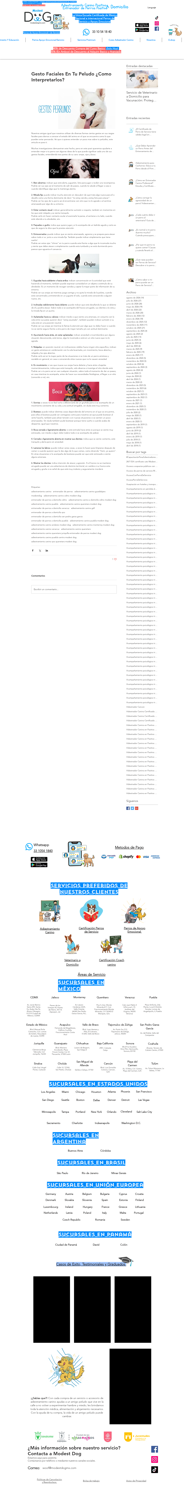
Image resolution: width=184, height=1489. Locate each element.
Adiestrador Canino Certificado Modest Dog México (142, 716)
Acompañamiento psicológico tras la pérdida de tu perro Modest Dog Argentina (142, 629)
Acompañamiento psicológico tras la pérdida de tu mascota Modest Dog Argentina (142, 552)
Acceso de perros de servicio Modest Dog (142, 470)
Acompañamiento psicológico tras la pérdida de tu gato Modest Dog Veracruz (142, 543)
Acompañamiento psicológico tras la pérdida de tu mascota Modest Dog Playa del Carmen (142, 593)
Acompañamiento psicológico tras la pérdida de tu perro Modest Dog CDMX (142, 639)
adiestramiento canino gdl (83, 508)
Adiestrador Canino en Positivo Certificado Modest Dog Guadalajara (142, 743)
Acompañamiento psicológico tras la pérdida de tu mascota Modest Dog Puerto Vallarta (142, 602)
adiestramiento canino (41, 491)
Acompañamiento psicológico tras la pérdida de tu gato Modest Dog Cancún (142, 498)
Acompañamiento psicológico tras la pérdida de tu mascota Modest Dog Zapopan (142, 625)
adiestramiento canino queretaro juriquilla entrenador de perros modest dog (66, 533)
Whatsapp (41, 845)
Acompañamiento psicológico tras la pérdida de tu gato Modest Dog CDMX (142, 493)
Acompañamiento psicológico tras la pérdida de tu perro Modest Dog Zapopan (142, 702)
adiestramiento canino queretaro (76, 529)
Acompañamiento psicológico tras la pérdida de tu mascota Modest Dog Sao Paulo (142, 611)
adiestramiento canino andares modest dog (51, 525)
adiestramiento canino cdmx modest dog (62, 495)
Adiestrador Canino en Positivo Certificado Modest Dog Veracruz (142, 793)
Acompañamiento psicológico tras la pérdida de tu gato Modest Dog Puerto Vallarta (142, 529)
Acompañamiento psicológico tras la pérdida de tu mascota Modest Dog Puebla (142, 598)
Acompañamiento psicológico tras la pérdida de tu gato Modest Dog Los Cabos (142, 507)
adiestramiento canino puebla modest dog (89, 520)
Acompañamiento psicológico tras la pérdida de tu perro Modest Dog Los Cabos (142, 652)
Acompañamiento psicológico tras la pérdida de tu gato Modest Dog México (142, 511)
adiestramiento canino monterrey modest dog (93, 525)
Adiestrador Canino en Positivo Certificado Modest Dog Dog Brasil (142, 738)
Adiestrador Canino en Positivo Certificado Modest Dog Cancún (142, 734)
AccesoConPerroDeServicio (138, 475)
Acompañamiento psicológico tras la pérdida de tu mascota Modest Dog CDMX (142, 566)
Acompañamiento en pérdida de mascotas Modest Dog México (142, 489)
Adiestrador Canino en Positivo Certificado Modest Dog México (142, 752)
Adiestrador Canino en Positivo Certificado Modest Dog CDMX (142, 729)
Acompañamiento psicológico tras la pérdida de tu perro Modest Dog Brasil (142, 634)
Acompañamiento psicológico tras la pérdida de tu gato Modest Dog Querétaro (142, 534)
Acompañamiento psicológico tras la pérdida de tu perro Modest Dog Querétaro (142, 688)
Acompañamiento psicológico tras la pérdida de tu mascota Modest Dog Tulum (142, 616)
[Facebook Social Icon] (157, 29)
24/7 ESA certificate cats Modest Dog (142, 461)
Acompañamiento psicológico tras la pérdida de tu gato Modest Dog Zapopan (142, 548)
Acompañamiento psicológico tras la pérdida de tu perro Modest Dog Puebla (142, 675)
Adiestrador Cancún (135, 707)
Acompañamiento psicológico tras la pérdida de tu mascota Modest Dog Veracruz (142, 620)
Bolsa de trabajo (91, 1480)
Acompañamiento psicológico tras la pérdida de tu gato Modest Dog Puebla (142, 525)
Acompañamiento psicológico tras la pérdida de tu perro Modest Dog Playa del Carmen (142, 670)
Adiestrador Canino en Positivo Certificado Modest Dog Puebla (142, 770)
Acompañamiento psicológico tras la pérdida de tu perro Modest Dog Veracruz (142, 697)
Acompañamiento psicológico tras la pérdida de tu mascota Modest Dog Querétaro (142, 607)
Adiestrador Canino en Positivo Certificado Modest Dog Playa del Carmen (142, 766)
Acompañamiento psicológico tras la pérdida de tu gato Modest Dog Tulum (142, 538)
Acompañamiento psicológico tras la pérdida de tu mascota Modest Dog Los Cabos (142, 579)
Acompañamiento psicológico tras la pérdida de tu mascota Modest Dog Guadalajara (142, 575)
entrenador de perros (63, 491)
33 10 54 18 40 (101, 32)
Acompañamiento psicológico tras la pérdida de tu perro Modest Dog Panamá (142, 666)
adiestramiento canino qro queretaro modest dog (53, 541)
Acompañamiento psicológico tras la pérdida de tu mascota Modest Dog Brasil (142, 557)
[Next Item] (153, 79)
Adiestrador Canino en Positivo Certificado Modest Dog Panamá (142, 761)
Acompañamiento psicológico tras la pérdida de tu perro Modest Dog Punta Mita (142, 684)
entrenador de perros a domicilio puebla (49, 520)
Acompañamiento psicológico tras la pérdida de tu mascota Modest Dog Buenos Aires (142, 561)
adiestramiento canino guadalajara (89, 491)
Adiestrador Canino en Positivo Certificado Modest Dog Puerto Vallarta (142, 775)
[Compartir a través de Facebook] (32, 550)
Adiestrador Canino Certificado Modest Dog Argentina (142, 711)
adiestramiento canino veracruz (45, 529)
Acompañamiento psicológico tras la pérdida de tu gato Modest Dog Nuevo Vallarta (142, 516)
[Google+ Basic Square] (136, 808)
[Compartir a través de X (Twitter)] (39, 550)
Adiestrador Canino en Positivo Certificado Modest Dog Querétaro (142, 784)
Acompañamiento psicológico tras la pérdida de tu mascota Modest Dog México (142, 584)
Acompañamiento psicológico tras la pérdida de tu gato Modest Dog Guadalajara (142, 502)
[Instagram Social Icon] (157, 23)
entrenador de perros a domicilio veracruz (50, 508)
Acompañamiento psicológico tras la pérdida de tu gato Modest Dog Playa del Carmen (142, 520)
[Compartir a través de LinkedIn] (46, 550)
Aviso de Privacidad (136, 1480)
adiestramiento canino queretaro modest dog (80, 504)
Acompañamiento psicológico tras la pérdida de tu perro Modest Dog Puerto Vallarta (142, 679)
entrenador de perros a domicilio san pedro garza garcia (57, 516)
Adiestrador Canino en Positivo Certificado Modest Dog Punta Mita (142, 779)
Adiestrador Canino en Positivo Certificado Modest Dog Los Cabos (142, 748)
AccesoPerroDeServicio (136, 480)
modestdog (36, 495)
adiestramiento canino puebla (44, 504)
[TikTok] (157, 18)
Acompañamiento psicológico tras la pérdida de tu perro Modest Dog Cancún (142, 643)
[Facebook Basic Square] (128, 808)
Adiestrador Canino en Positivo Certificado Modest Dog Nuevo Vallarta (142, 757)
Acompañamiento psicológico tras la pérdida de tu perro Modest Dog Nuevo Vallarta (142, 661)
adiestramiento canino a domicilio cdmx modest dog (92, 500)
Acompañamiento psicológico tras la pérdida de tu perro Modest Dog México (142, 657)
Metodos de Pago (129, 847)
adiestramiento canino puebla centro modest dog (53, 537)
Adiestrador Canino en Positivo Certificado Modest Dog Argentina (142, 725)
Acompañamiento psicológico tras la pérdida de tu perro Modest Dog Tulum (142, 693)
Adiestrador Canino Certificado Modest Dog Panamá (142, 720)
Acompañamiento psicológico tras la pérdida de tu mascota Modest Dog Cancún (142, 570)
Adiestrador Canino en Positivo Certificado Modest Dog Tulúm (142, 788)
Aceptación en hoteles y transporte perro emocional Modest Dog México (142, 484)
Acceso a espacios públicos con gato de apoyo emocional (142, 466)
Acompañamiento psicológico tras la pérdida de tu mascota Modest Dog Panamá (142, 588)
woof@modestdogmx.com (59, 1468)
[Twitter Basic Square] (132, 808)
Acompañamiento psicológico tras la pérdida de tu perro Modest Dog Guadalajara (142, 648)
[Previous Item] (131, 79)
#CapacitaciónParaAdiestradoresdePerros (142, 457)
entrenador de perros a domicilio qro (48, 512)
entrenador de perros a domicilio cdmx (49, 500)
